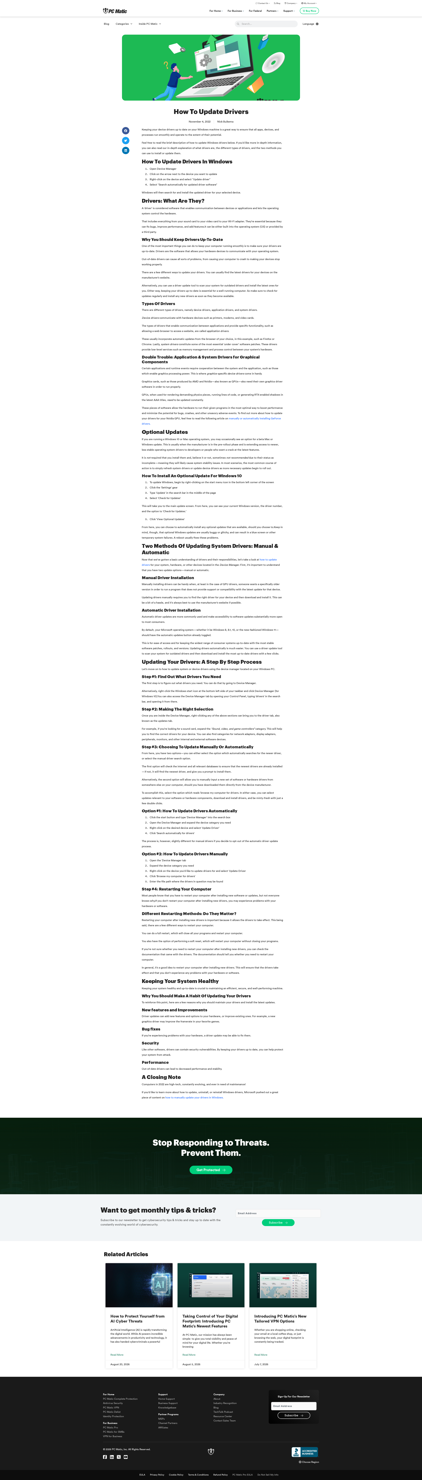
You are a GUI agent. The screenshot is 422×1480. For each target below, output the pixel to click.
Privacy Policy (157, 1475)
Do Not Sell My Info (267, 1475)
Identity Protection (113, 1416)
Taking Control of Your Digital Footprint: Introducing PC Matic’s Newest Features (210, 1321)
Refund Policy (220, 1475)
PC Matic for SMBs (113, 1432)
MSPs (161, 1419)
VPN (111, 1407)
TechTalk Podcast (223, 1412)
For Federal (255, 11)
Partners (272, 11)
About (216, 1399)
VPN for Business (112, 1436)
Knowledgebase (167, 1407)
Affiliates (163, 1427)
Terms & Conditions (198, 1475)
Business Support (168, 1403)
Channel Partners (167, 1423)
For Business (235, 11)
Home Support (166, 1399)
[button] (125, 130)
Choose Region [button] (310, 1462)
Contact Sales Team (224, 1420)
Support (288, 11)
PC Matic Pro (110, 1427)
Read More (116, 1355)
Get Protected (208, 1170)
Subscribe (276, 1222)
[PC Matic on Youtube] (126, 1457)
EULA (142, 1475)
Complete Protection (120, 1399)
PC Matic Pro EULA (242, 1475)
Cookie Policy (176, 1475)
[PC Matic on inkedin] (112, 1457)
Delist (112, 1412)
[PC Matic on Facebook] (105, 1457)
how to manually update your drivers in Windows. (194, 1097)
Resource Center (222, 1416)
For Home (215, 11)
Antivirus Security (113, 1403)
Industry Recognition (225, 1403)
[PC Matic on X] (119, 1457)
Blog (278, 3)
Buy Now (311, 11)
